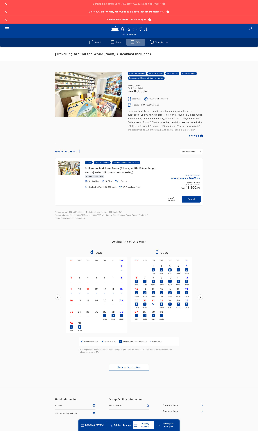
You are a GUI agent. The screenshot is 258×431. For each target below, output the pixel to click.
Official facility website (66, 413)
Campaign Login (170, 411)
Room (118, 42)
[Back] (57, 297)
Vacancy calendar (145, 425)
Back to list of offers (129, 367)
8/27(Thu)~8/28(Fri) (94, 425)
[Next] (200, 297)
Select (191, 199)
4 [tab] (90, 114)
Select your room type (168, 425)
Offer (138, 42)
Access (58, 406)
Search (97, 42)
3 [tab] (88, 114)
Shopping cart (162, 42)
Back (57, 297)
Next (200, 297)
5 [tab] (93, 114)
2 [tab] (86, 114)
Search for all (115, 406)
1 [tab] (84, 114)
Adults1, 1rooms (122, 425)
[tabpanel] (88, 94)
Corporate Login (170, 405)
